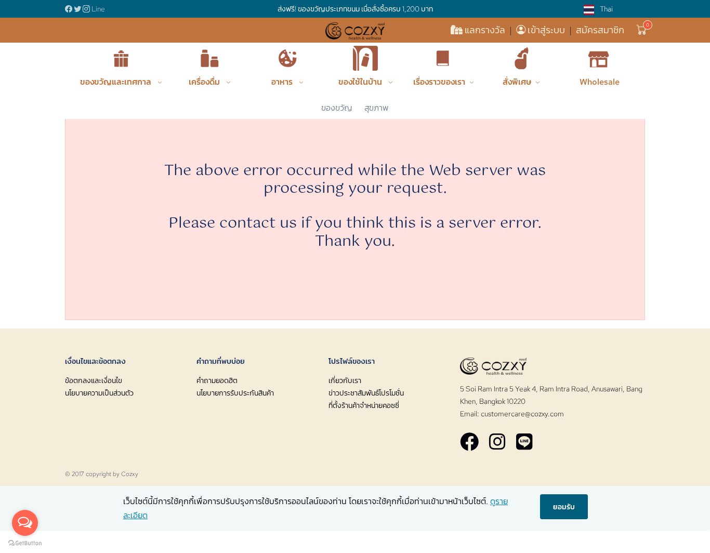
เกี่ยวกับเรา (344, 380)
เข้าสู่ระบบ (546, 30)
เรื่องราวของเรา (439, 81)
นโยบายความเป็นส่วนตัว (99, 393)
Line (98, 9)
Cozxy (129, 474)
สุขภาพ (376, 107)
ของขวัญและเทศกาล (116, 81)
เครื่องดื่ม (205, 81)
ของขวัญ (336, 107)
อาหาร (283, 81)
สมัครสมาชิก (600, 30)
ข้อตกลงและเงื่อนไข (93, 380)
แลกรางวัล (485, 30)
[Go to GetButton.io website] (25, 542)
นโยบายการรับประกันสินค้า (235, 393)
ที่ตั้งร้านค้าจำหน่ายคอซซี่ (363, 405)
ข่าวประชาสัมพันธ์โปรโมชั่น (366, 393)
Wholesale (600, 81)
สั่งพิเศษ (517, 81)
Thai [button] (605, 9)
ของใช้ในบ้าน (361, 81)
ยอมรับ (564, 506)
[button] (642, 30)
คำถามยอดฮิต (217, 380)
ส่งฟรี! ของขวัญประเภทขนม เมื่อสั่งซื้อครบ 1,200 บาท (355, 9)
